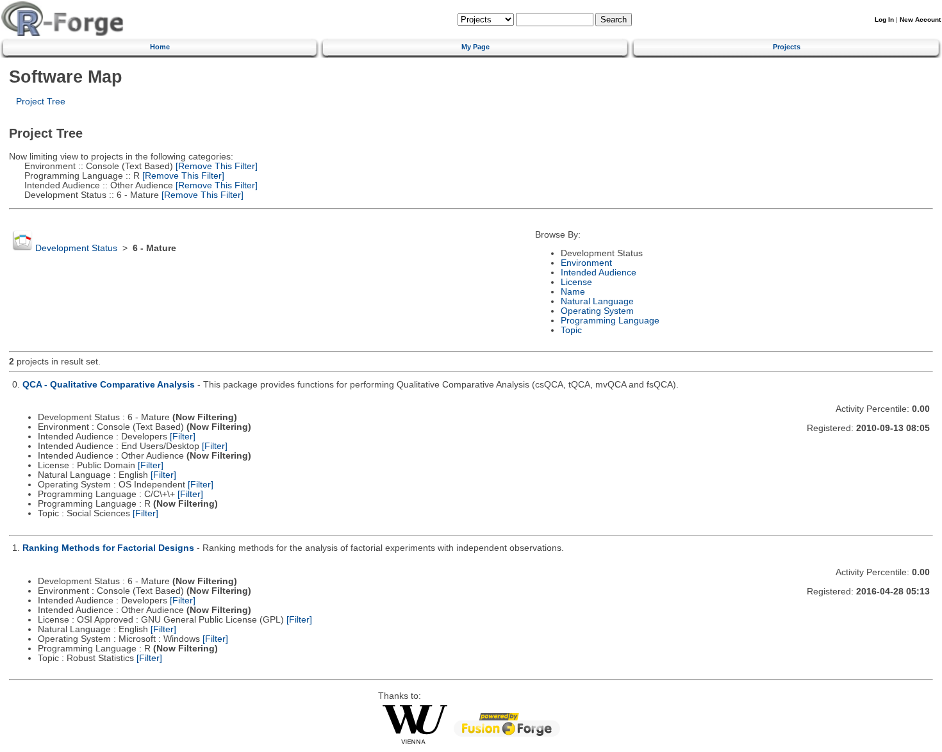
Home (160, 47)
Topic (571, 330)
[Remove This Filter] (215, 166)
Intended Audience (598, 272)
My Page (475, 47)
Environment (586, 263)
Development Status (76, 248)
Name (573, 292)
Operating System (597, 311)
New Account (920, 19)
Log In (884, 19)
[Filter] (182, 436)
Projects (786, 47)
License (576, 282)
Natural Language (597, 301)
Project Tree (40, 101)
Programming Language (610, 320)
